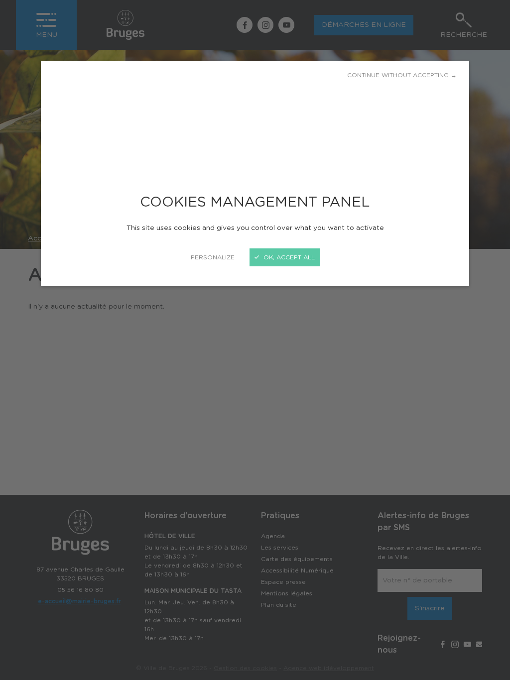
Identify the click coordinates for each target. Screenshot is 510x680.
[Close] (255, 340)
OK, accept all (288, 257)
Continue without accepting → (402, 75)
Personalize (213, 257)
